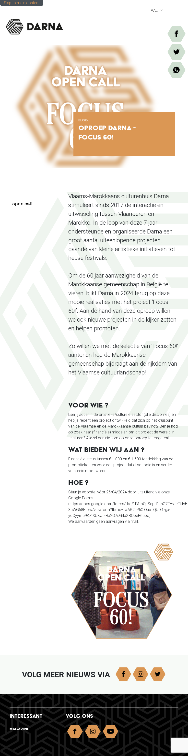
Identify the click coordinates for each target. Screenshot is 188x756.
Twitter (157, 674)
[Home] (39, 24)
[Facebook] (176, 34)
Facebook (123, 674)
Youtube (110, 732)
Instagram (140, 674)
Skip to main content (21, 2)
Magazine (19, 729)
